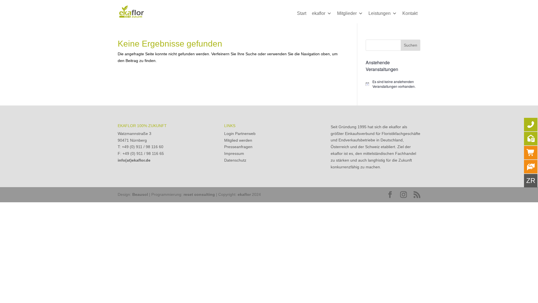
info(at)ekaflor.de (134, 160)
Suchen (410, 45)
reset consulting (199, 194)
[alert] (393, 84)
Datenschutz (235, 160)
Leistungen (379, 13)
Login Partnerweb (240, 133)
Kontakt (410, 13)
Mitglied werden (238, 140)
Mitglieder (347, 13)
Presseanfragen (238, 146)
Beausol (140, 194)
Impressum (234, 153)
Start (301, 13)
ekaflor (318, 13)
